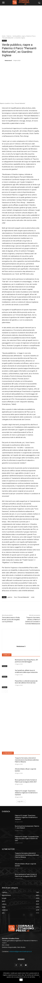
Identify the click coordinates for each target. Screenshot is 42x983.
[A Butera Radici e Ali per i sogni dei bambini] (7, 772)
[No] (40, 977)
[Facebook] (10, 65)
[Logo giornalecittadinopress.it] (21, 928)
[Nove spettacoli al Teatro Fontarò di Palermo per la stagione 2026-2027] (7, 783)
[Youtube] (26, 965)
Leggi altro (20, 801)
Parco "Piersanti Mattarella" (21, 597)
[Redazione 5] (3, 60)
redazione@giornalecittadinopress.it (20, 951)
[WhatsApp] (23, 65)
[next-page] (6, 691)
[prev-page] (3, 691)
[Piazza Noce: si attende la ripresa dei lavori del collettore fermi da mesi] (7, 684)
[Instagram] (21, 965)
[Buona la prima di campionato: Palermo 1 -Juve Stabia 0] (7, 829)
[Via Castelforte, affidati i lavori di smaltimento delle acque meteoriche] (7, 673)
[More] (28, 65)
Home (3, 36)
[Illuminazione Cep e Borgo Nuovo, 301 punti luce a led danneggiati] (7, 663)
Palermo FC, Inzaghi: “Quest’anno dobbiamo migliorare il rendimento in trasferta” (26, 792)
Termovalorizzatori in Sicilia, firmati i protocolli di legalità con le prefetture (11, 620)
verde (32, 597)
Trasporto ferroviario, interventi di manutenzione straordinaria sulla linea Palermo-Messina (27, 760)
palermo (10, 597)
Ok (21, 980)
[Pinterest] (19, 65)
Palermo (9, 36)
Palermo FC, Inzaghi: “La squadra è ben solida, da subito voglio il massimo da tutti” (27, 838)
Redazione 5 (8, 60)
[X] (15, 65)
